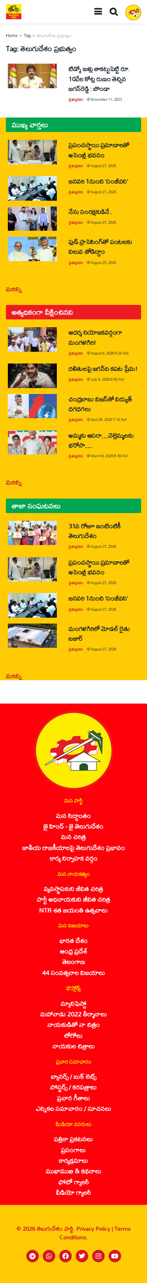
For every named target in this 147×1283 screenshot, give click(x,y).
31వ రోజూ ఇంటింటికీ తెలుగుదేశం (95, 530)
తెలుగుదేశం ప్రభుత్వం (54, 35)
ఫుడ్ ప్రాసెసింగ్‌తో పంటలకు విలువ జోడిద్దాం (100, 246)
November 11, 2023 (106, 99)
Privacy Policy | (95, 1228)
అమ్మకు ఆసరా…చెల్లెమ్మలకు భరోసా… (101, 440)
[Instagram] (98, 1256)
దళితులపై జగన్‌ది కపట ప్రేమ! (103, 368)
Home (12, 35)
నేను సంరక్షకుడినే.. (91, 211)
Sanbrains (130, 1274)
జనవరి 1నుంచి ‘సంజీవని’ (98, 181)
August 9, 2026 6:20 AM (110, 353)
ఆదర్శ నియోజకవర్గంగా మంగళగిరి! (95, 337)
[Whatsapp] (49, 1256)
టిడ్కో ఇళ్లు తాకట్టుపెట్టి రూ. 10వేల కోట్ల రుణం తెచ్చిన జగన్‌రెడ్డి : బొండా (99, 78)
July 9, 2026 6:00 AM (107, 379)
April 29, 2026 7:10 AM (109, 419)
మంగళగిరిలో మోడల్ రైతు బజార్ (99, 633)
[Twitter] (82, 1256)
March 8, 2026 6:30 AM (109, 456)
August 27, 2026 (103, 165)
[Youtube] (115, 1256)
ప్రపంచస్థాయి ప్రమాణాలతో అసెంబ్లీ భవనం (99, 149)
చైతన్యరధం (76, 99)
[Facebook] (65, 1256)
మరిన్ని (14, 288)
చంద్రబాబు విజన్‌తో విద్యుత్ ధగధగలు (100, 403)
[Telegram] (32, 1256)
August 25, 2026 (103, 262)
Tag (27, 35)
